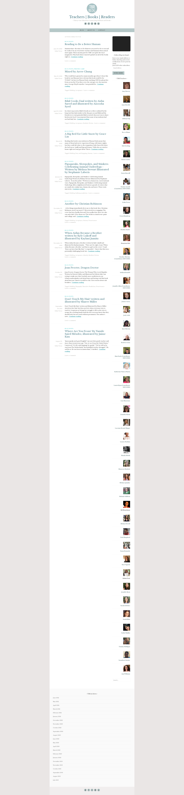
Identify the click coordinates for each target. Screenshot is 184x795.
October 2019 (57, 769)
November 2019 (58, 765)
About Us (91, 30)
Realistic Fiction (88, 123)
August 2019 (57, 776)
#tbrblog (72, 90)
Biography (78, 286)
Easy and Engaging (81, 153)
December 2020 (58, 720)
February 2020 (57, 754)
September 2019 (58, 772)
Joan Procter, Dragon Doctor (82, 267)
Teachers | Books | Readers (92, 17)
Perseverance (93, 220)
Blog (82, 30)
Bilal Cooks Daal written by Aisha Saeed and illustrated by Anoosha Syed (84, 104)
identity (85, 255)
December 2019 (58, 761)
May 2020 (56, 742)
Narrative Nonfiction (89, 286)
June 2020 (56, 739)
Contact (101, 30)
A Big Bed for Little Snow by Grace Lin (85, 135)
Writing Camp (79, 69)
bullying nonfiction (81, 193)
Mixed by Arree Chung (78, 71)
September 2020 (58, 731)
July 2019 (56, 780)
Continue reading (77, 57)
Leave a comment (70, 61)
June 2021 (56, 697)
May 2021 (56, 701)
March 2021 (56, 709)
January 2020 (57, 757)
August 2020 (57, 735)
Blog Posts (69, 41)
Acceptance (79, 90)
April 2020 (56, 746)
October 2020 (57, 727)
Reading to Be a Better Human (82, 44)
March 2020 (56, 750)
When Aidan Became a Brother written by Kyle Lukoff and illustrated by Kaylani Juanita (83, 236)
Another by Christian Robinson (83, 203)
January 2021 (57, 716)
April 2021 (56, 705)
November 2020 (58, 724)
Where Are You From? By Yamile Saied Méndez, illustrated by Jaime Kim (85, 334)
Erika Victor (58, 51)
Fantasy (90, 153)
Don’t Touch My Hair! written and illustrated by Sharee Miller (85, 300)
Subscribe (118, 73)
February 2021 (57, 712)
